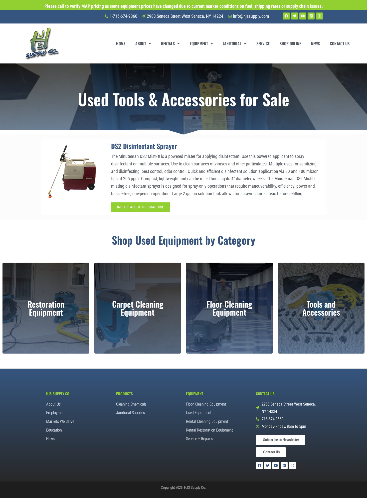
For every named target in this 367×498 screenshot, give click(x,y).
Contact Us (340, 43)
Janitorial (232, 43)
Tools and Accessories (321, 308)
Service (263, 43)
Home (120, 43)
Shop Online (290, 43)
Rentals (168, 43)
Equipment (199, 43)
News (315, 43)
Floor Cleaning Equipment (229, 308)
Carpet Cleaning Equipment (137, 308)
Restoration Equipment (45, 308)
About (140, 43)
